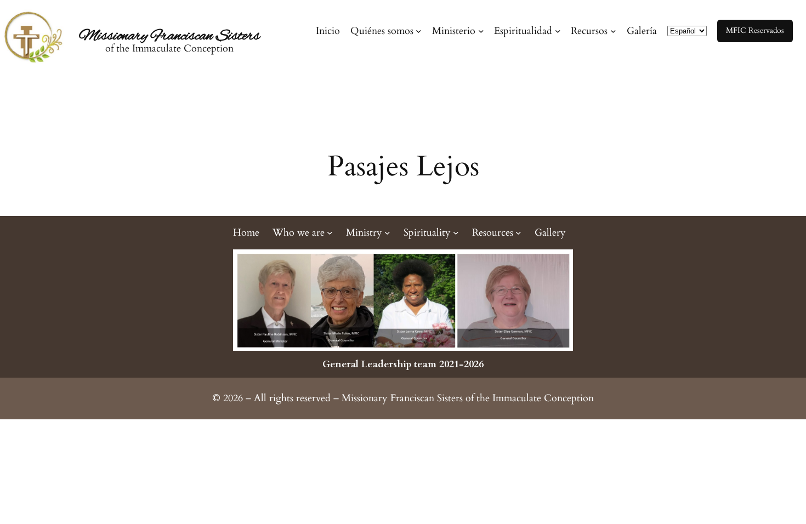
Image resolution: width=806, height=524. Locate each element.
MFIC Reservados (755, 30)
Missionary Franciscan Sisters (169, 36)
